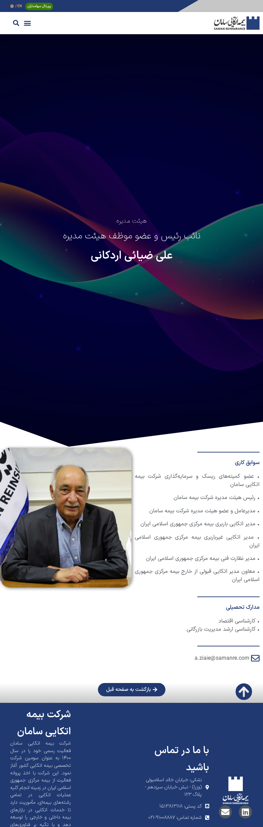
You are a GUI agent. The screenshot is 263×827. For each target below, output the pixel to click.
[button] (27, 23)
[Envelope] (225, 811)
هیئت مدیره (131, 221)
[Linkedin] (245, 811)
